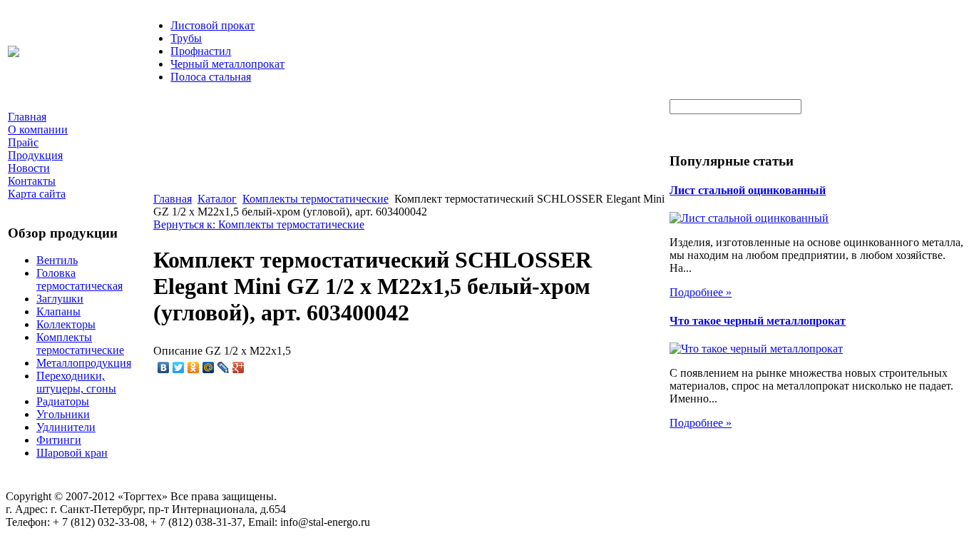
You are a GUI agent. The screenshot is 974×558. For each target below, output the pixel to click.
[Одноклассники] (193, 367)
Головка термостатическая (79, 279)
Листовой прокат (212, 25)
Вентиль (57, 260)
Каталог (217, 199)
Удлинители (66, 427)
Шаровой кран (72, 453)
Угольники (63, 414)
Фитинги (58, 440)
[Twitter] (178, 367)
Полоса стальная (210, 77)
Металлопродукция (83, 363)
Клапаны (58, 311)
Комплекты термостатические (80, 343)
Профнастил (200, 51)
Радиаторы (62, 401)
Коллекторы (66, 324)
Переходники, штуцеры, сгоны (76, 382)
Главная (172, 199)
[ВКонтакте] (163, 367)
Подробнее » (701, 292)
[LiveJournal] (223, 367)
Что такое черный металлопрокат (758, 321)
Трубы (186, 38)
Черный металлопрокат (227, 64)
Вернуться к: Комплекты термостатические (258, 224)
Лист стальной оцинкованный (748, 190)
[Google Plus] (238, 367)
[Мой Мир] (208, 367)
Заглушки (59, 299)
